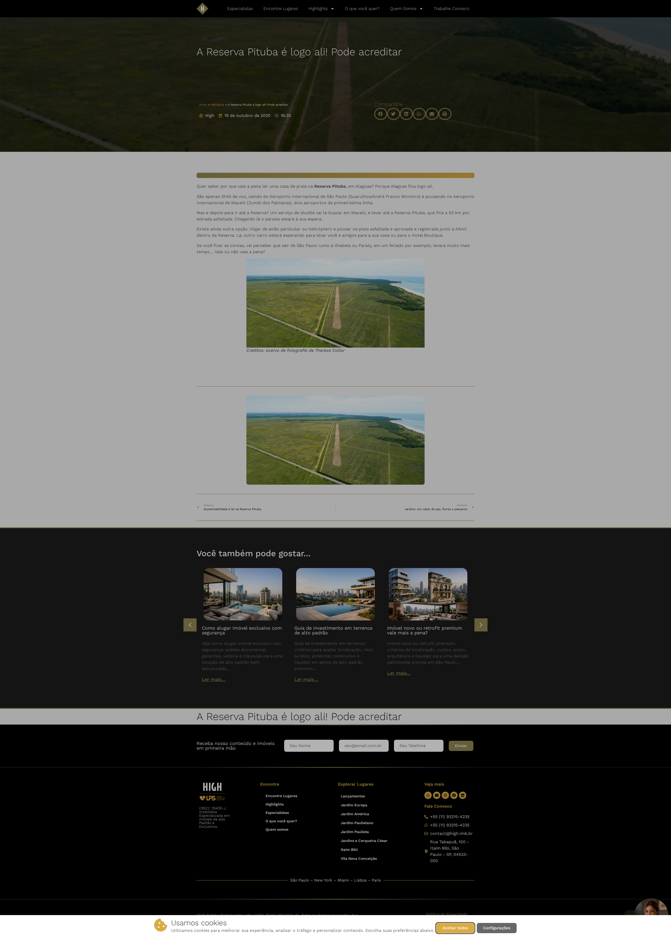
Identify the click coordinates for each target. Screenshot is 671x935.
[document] (335, 467)
